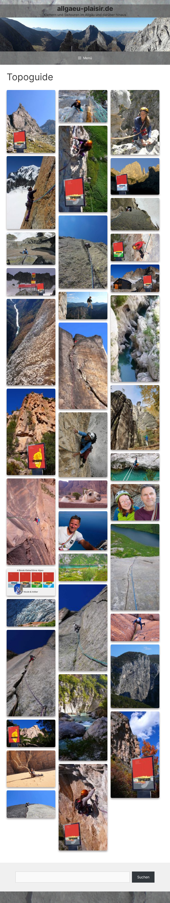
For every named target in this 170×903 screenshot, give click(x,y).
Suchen (143, 877)
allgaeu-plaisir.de (85, 8)
